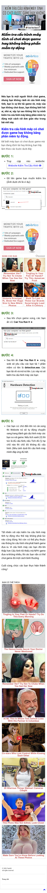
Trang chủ (5, 879)
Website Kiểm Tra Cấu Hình (23, 165)
